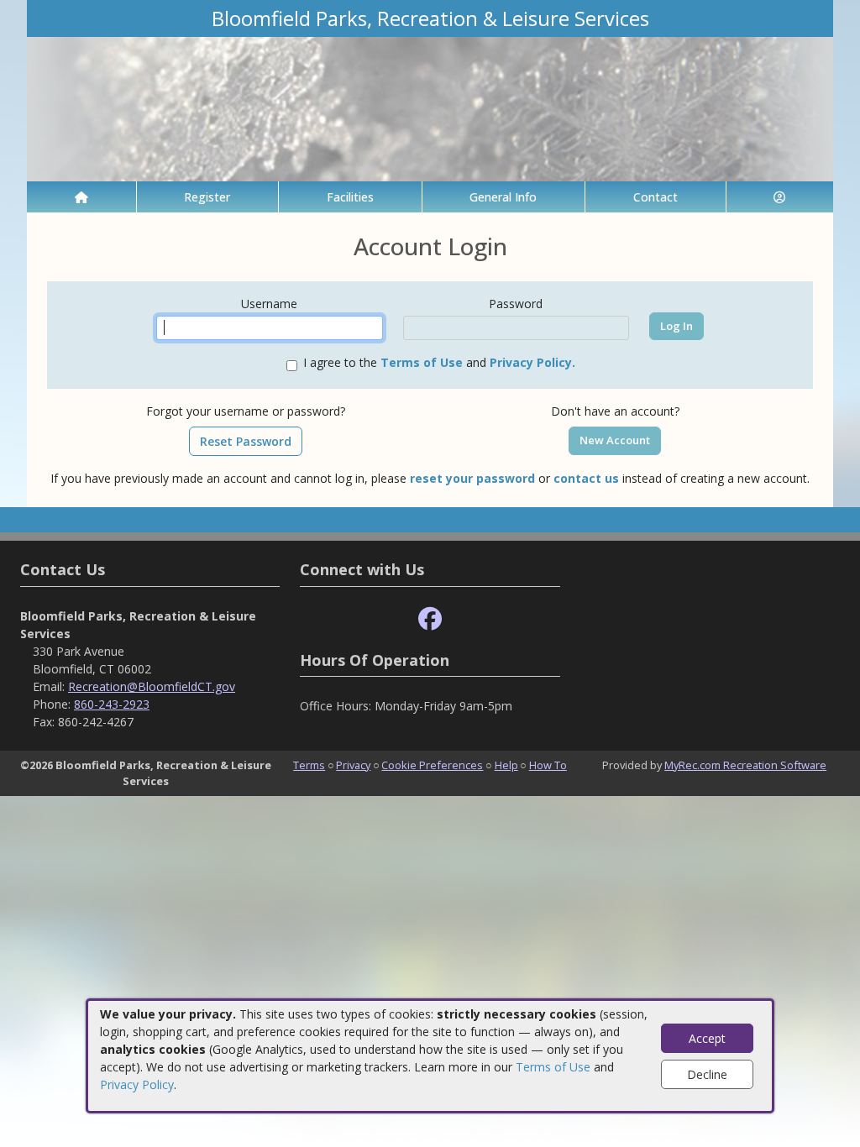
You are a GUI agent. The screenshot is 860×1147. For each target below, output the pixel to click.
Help (506, 765)
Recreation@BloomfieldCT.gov (151, 686)
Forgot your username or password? (245, 411)
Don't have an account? (615, 411)
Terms (309, 765)
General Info (503, 197)
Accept (707, 1038)
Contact (655, 197)
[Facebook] (430, 619)
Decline (707, 1074)
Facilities (350, 197)
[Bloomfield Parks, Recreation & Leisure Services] (430, 108)
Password (516, 304)
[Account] (780, 196)
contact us (586, 478)
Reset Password (245, 441)
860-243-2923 (111, 704)
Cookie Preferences (432, 765)
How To (548, 765)
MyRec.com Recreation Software (745, 765)
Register (207, 197)
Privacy (353, 765)
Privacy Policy (137, 1084)
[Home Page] (81, 196)
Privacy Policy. (532, 362)
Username (269, 304)
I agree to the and (439, 362)
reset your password (472, 478)
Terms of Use (553, 1067)
